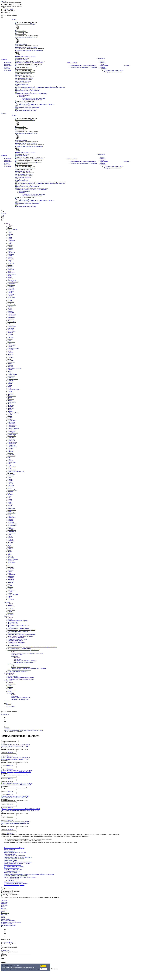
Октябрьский (11, 456)
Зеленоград (11, 329)
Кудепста (10, 382)
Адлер (9, 232)
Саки (9, 497)
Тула (9, 553)
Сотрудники (8, 65)
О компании (8, 62)
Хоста (9, 573)
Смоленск (10, 520)
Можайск (10, 406)
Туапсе (10, 551)
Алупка (10, 237)
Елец (9, 323)
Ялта (9, 597)
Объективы (22, 96)
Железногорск (12, 326)
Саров (9, 507)
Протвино (10, 476)
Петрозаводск (12, 470)
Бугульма (10, 278)
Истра (9, 340)
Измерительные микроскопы (23, 69)
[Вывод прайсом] (4, 743)
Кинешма (10, 357)
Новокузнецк (11, 431)
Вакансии (7, 68)
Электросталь (11, 590)
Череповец (11, 580)
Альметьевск (11, 240)
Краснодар (11, 377)
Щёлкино (10, 587)
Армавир (10, 248)
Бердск (10, 268)
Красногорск (11, 376)
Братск (9, 275)
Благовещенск (12, 274)
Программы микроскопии (22, 75)
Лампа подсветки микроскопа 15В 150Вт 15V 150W (16, 784)
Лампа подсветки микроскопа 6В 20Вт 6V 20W (14, 746)
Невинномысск (12, 420)
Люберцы (10, 393)
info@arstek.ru (5, 714)
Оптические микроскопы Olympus (25, 24)
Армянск (10, 249)
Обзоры (102, 67)
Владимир (10, 286)
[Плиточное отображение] (1, 743)
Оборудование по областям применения (27, 107)
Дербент (10, 309)
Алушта (10, 238)
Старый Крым (12, 530)
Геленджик (11, 302)
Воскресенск (11, 297)
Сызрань (10, 539)
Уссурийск (11, 560)
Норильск (10, 450)
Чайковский (11, 576)
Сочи (9, 527)
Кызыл (10, 388)
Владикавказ (11, 285)
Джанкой (10, 311)
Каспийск (10, 352)
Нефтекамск (11, 422)
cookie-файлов (26, 967)
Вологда (10, 292)
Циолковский (11, 574)
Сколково (10, 519)
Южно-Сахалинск (13, 594)
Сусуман (10, 537)
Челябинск (11, 579)
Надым (10, 414)
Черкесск (10, 582)
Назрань (10, 416)
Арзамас (10, 246)
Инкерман (10, 337)
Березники (11, 269)
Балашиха (10, 258)
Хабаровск (11, 568)
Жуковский (11, 328)
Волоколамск (11, 294)
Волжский (11, 291)
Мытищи (10, 411)
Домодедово (11, 317)
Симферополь (12, 517)
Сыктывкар (11, 540)
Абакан (10, 231)
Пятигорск (11, 485)
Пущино (10, 482)
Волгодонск (11, 289)
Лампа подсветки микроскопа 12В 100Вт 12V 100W (16, 772)
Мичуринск (11, 405)
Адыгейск (10, 234)
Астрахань (11, 254)
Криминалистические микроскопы (25, 110)
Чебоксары (11, 577)
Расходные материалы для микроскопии (27, 90)
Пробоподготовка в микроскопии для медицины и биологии (36, 104)
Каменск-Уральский (13, 348)
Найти (2, 955)
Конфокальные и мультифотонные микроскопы (29, 50)
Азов (9, 235)
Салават (10, 499)
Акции (102, 61)
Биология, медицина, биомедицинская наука (83, 65)
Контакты (126, 65)
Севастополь (11, 508)
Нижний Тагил (12, 429)
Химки (10, 571)
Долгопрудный (12, 315)
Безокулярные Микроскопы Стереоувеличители (29, 62)
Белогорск (10, 266)
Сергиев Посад (12, 513)
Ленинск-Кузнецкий (13, 389)
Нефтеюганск (11, 423)
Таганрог (10, 542)
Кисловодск (11, 362)
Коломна (10, 365)
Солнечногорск (12, 523)
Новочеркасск (12, 443)
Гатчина (10, 300)
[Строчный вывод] (3, 743)
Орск (9, 463)
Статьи (102, 64)
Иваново (10, 334)
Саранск (10, 502)
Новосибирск (11, 437)
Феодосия (10, 567)
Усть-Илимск (11, 562)
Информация (101, 58)
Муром (10, 409)
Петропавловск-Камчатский (16, 471)
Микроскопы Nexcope (21, 59)
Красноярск (11, 380)
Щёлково (10, 588)
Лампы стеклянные (24, 95)
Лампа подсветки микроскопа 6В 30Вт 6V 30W (14, 759)
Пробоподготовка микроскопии (24, 102)
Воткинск (10, 299)
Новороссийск (12, 436)
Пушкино (10, 480)
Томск (9, 550)
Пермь (9, 468)
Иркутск (10, 339)
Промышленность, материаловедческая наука (83, 67)
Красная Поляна (12, 374)
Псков (9, 477)
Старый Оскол (12, 531)
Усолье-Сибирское (13, 559)
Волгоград (11, 288)
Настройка (4, 914)
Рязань (9, 496)
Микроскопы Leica (20, 34)
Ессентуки (11, 325)
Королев (10, 371)
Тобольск (10, 547)
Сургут (10, 536)
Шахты (10, 585)
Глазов (9, 303)
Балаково (10, 257)
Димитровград (12, 314)
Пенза (9, 465)
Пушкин (10, 479)
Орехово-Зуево (12, 462)
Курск (9, 386)
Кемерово (10, 354)
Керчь (9, 356)
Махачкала (11, 399)
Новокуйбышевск (13, 433)
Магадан (10, 394)
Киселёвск (11, 360)
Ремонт (3, 916)
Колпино (10, 366)
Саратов (10, 505)
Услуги (3, 911)
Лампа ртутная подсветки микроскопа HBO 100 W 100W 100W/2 (20, 810)
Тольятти (10, 548)
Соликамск (11, 522)
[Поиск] (2, 17)
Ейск (9, 320)
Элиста (10, 591)
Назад (11, 225)
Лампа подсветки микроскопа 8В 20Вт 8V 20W (14, 797)
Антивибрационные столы (23, 81)
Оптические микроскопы (8, 920)
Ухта (9, 565)
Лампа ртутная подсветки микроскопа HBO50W (15, 823)
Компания (4, 59)
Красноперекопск (13, 379)
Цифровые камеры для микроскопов (26, 47)
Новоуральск (11, 440)
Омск (9, 457)
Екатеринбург (12, 322)
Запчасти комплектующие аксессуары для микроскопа (31, 93)
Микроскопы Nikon (21, 44)
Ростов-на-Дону (12, 490)
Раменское (11, 486)
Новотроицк (11, 439)
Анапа (9, 243)
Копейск (10, 369)
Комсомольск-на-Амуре (14, 368)
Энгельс (10, 593)
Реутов (10, 488)
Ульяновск (11, 557)
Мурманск (11, 408)
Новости (102, 62)
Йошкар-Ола (11, 342)
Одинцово (11, 454)
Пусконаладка (5, 913)
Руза (9, 493)
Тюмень (10, 554)
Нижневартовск (12, 425)
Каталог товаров (5, 919)
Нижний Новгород (13, 428)
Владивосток (11, 283)
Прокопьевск (11, 474)
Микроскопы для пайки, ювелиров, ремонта (28, 66)
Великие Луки (12, 280)
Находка (10, 419)
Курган (10, 385)
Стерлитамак (11, 533)
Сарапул (10, 503)
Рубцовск (10, 491)
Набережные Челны (13, 413)
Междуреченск (12, 402)
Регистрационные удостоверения (113, 70)
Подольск (10, 473)
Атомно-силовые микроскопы (24, 78)
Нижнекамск (11, 426)
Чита (9, 584)
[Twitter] (5, 720)
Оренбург (10, 460)
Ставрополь (11, 528)
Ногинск (10, 448)
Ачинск (10, 255)
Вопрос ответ (104, 65)
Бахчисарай (11, 263)
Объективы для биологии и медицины (33, 98)
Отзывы (6, 67)
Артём (9, 251)
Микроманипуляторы (21, 84)
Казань (10, 343)
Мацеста (10, 400)
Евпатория (11, 319)
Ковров (10, 363)
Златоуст (10, 332)
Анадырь (10, 242)
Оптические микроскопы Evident (25, 72)
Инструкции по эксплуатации (112, 72)
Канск (9, 351)
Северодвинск (12, 510)
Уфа (9, 564)
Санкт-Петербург (13, 229)
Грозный (10, 306)
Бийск (9, 271)
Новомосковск (12, 434)
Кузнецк (10, 383)
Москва (10, 228)
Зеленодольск (11, 331)
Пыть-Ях (10, 483)
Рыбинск (10, 494)
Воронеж (10, 295)
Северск (10, 511)
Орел (9, 459)
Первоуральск (12, 466)
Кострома (10, 372)
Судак (9, 534)
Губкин (10, 308)
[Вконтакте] (5, 718)
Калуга (10, 346)
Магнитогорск (12, 396)
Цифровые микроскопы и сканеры (25, 56)
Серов (9, 514)
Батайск (10, 262)
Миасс (9, 403)
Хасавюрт (10, 570)
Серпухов (10, 516)
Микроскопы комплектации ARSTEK (26, 37)
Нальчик (10, 417)
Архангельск (11, 252)
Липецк (10, 391)
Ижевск (10, 335)
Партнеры (7, 64)
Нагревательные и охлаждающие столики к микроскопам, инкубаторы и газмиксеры (40, 87)
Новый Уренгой (12, 446)
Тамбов (10, 544)
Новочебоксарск (12, 442)
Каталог (14, 19)
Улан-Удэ (10, 556)
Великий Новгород (13, 282)
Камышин (10, 349)
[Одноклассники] (5, 724)
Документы (103, 68)
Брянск (10, 277)
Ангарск (10, 245)
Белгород (10, 265)
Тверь (9, 545)
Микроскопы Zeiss (20, 31)
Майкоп (10, 397)
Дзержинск (11, 312)
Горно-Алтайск (12, 305)
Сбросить (10, 892)
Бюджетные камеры (6, 923)
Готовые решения (72, 62)
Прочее (3, 917)
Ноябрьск (10, 451)
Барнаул (10, 260)
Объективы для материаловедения (32, 99)
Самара (10, 500)
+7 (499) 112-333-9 (7, 9)
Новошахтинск (12, 445)
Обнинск (10, 453)
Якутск (10, 596)
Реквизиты (7, 70)
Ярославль (11, 599)
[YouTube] (5, 722)
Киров (9, 359)
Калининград (11, 345)
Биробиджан (11, 272)
